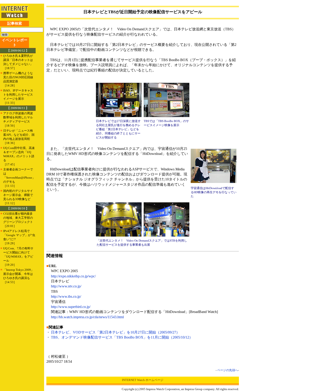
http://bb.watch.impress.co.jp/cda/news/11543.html (87, 317)
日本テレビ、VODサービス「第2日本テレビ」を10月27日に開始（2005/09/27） (115, 332)
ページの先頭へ (227, 370)
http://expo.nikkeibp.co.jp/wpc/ (73, 276)
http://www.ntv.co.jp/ (66, 286)
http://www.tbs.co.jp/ (66, 296)
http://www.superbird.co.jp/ (70, 307)
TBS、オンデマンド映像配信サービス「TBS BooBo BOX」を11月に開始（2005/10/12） (122, 337)
